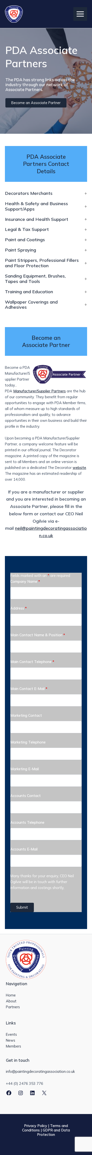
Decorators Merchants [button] (29, 193)
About (11, 1001)
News (10, 1040)
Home (11, 995)
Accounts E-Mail (24, 849)
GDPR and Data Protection (53, 1132)
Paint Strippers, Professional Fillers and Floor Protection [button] (42, 263)
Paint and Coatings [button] (25, 239)
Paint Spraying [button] (20, 250)
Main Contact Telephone (32, 661)
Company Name (25, 581)
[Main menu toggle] (80, 14)
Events (11, 1034)
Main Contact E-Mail (28, 688)
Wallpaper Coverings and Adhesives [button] (31, 304)
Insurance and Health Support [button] (36, 219)
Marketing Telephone (28, 742)
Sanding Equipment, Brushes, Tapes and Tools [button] (35, 278)
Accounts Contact (25, 795)
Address (18, 608)
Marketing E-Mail (24, 769)
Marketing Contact (26, 715)
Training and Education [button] (29, 291)
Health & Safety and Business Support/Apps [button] (36, 206)
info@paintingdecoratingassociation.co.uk (40, 1071)
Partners (13, 1007)
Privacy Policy (35, 1125)
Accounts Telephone (27, 822)
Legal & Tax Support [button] (27, 229)
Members (13, 1046)
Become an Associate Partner (36, 102)
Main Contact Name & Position (37, 635)
